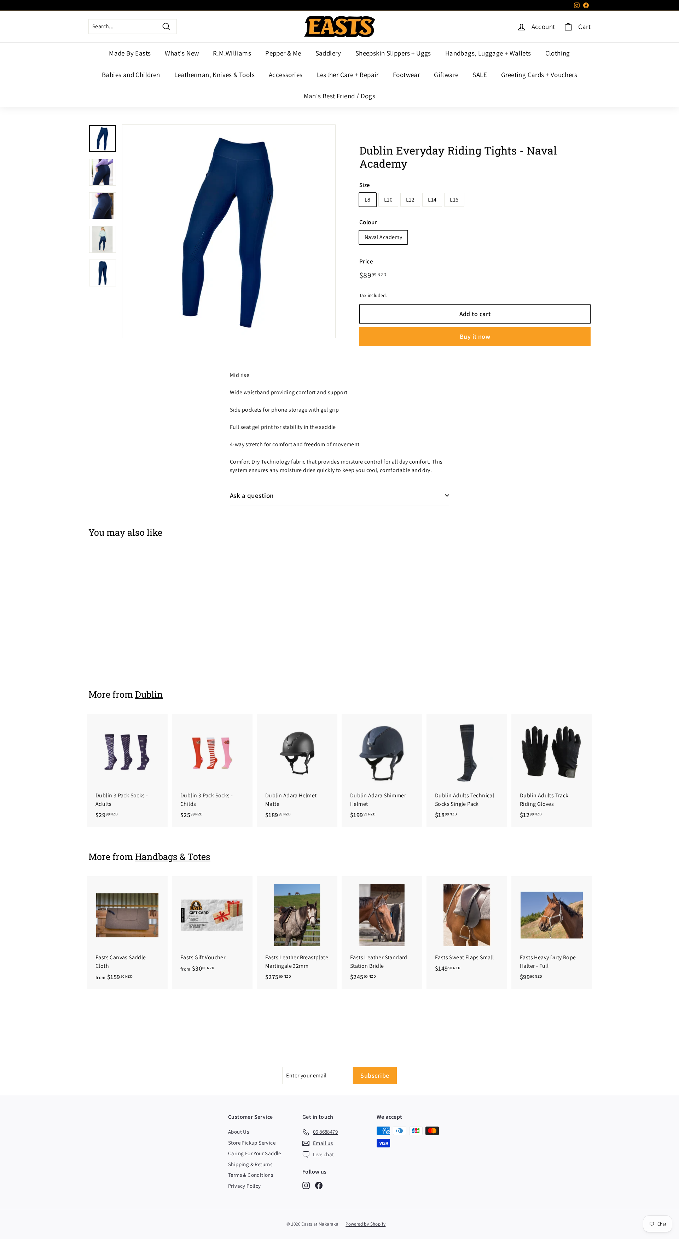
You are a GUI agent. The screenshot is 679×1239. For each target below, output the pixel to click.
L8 (368, 199)
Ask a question (252, 495)
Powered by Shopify (365, 1224)
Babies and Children (131, 74)
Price (366, 261)
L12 (410, 199)
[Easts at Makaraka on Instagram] (306, 1185)
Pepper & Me (283, 53)
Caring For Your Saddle (254, 1153)
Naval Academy (383, 237)
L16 (454, 199)
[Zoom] (228, 231)
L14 (432, 199)
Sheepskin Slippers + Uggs (393, 53)
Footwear (406, 74)
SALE (479, 74)
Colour (368, 222)
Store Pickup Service (251, 1142)
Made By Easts (130, 53)
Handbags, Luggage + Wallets (488, 53)
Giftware (446, 74)
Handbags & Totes (172, 856)
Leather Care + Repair (348, 74)
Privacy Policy (244, 1185)
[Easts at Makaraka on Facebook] (319, 1185)
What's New (182, 53)
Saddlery (328, 53)
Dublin (149, 694)
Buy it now (475, 336)
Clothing (557, 53)
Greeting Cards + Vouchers (539, 74)
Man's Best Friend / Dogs (340, 96)
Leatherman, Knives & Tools (214, 74)
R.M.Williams (232, 53)
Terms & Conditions (250, 1174)
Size (364, 185)
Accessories (285, 74)
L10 (388, 199)
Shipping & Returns (250, 1164)
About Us (238, 1131)
